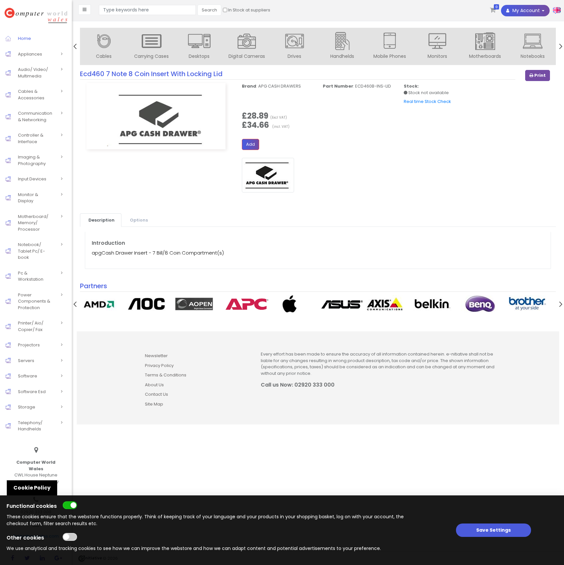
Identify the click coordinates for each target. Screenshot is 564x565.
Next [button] (560, 46)
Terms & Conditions (165, 375)
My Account (526, 10)
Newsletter (156, 356)
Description (101, 220)
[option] (104, 47)
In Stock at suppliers (248, 10)
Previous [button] (75, 46)
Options (139, 220)
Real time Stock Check (427, 101)
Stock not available (428, 93)
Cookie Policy (32, 487)
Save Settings (493, 530)
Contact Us (156, 394)
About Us (154, 385)
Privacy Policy (159, 365)
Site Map (154, 404)
